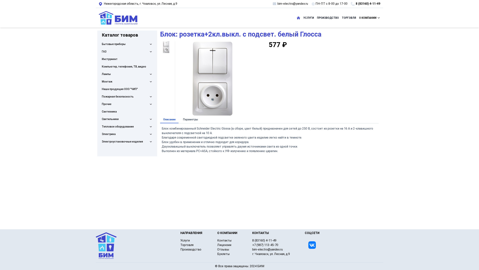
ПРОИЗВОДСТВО (328, 17)
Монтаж (107, 81)
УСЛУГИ (308, 17)
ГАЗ (104, 51)
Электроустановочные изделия (122, 141)
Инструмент (110, 59)
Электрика (109, 134)
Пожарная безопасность (118, 96)
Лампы (106, 74)
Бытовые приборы (114, 44)
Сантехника (109, 111)
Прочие (106, 104)
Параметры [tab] (190, 119)
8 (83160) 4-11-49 (368, 3)
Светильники (110, 119)
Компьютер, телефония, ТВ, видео (124, 66)
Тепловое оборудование (118, 126)
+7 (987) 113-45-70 (265, 245)
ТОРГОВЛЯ (349, 17)
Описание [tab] (169, 119)
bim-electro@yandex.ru (292, 3)
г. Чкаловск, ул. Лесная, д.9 (140, 3)
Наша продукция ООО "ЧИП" (120, 89)
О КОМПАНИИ (367, 17)
